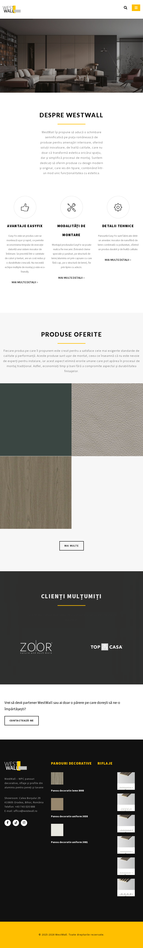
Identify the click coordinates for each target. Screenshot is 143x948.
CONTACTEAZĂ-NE (21, 721)
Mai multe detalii (24, 282)
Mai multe (71, 546)
